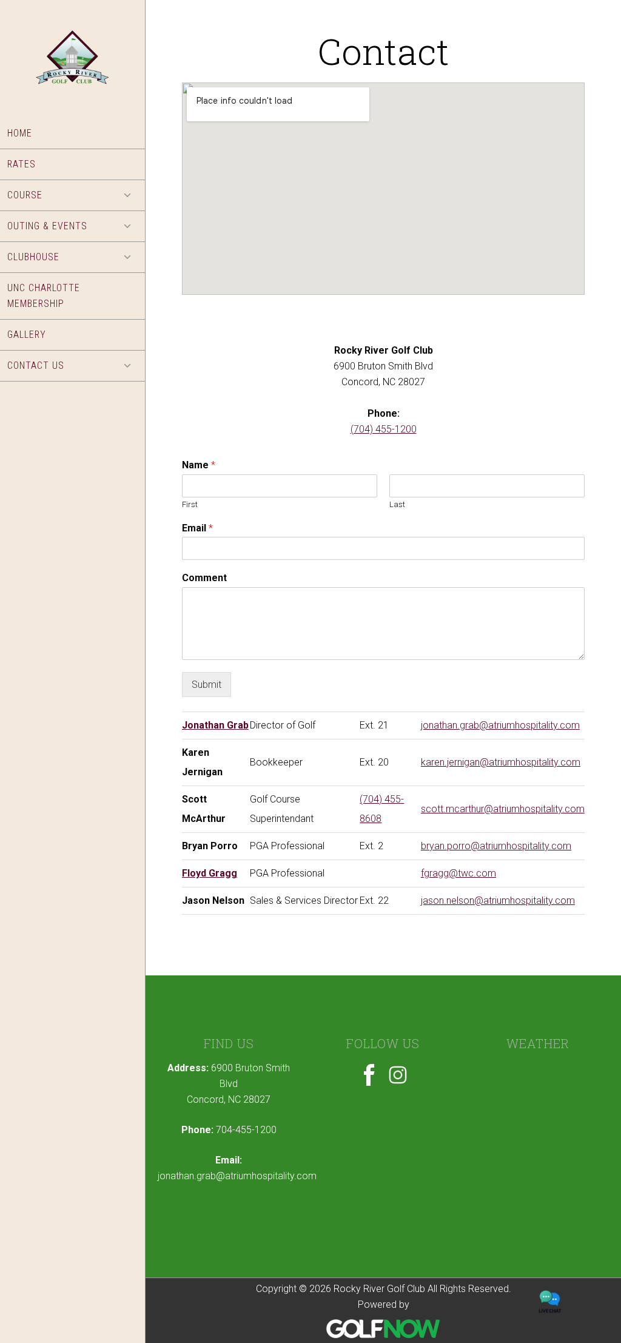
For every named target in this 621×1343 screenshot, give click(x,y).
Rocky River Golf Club (72, 68)
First (190, 504)
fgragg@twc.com (458, 873)
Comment (204, 578)
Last (397, 504)
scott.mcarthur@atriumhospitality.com (503, 809)
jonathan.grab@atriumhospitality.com (500, 725)
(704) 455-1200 (384, 429)
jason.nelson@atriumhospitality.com (498, 900)
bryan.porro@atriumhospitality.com (496, 846)
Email (197, 528)
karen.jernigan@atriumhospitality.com (500, 762)
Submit (206, 684)
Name (198, 465)
